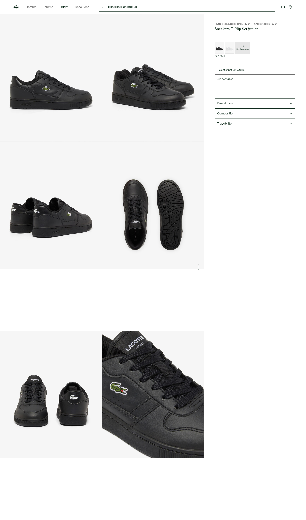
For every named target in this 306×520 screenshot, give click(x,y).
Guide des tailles (224, 79)
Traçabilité (224, 123)
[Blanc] (229, 48)
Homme (31, 7)
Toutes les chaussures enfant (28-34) (233, 24)
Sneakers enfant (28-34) (266, 24)
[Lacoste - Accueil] (16, 7)
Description (225, 103)
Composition (225, 113)
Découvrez (82, 7)
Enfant (64, 7)
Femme (48, 7)
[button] (290, 7)
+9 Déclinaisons (242, 47)
